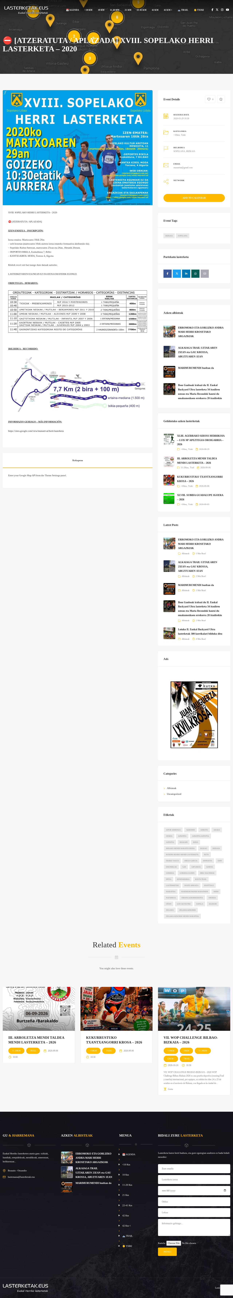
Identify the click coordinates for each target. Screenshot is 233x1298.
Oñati (168, 904)
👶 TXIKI (199, 10)
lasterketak (172, 885)
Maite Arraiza (191, 885)
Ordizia (212, 898)
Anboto (204, 830)
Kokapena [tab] (77, 460)
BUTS (206, 855)
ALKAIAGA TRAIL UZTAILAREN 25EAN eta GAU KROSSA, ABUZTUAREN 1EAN (197, 352)
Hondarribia (183, 879)
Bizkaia (169, 236)
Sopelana (182, 236)
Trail (192, 467)
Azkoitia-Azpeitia (200, 836)
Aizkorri (190, 830)
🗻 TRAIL (183, 10)
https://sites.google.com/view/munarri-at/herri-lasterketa (36, 431)
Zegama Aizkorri (187, 910)
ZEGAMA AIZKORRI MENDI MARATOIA (182, 916)
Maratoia (170, 892)
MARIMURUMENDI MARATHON (194, 892)
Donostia (207, 861)
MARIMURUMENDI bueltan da (196, 368)
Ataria (169, 836)
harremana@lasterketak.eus (21, 1177)
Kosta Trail (201, 879)
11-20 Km (114, 10)
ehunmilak (171, 867)
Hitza (168, 879)
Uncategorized (174, 794)
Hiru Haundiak (207, 873)
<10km (176, 135)
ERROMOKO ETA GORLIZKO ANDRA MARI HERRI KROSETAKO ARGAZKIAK (200, 332)
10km (186, 1050)
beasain (183, 842)
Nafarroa (171, 898)
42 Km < (168, 10)
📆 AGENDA (72, 10)
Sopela (199, 904)
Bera (195, 842)
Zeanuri (213, 904)
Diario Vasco (172, 861)
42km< (170, 1058)
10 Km (101, 10)
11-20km (185, 467)
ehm (220, 861)
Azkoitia (182, 836)
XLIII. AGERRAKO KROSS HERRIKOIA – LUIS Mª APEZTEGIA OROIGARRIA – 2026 (200, 440)
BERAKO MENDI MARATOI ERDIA (180, 848)
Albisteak (185, 553)
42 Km (155, 10)
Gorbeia (170, 873)
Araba (217, 830)
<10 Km (88, 10)
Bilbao (203, 848)
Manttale (209, 885)
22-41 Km (141, 10)
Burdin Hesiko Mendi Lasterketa (182, 855)
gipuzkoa (196, 867)
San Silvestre (184, 904)
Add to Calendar (194, 198)
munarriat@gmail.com (183, 167)
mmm (216, 892)
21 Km (128, 10)
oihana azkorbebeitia (192, 898)
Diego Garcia (190, 861)
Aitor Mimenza (173, 830)
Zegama (170, 910)
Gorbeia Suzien (187, 873)
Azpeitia (170, 842)
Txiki (183, 135)
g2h (184, 867)
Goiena (209, 867)
